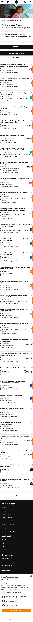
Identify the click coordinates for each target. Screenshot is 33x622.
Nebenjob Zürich (6, 507)
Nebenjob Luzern (6, 517)
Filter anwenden (16, 53)
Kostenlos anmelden (7, 562)
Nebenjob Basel (6, 514)
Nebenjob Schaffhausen (8, 531)
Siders (20, 20)
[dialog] (16, 598)
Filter (15, 47)
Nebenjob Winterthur (7, 524)
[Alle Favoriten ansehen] (8, 2)
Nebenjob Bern (5, 511)
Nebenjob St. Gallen (7, 521)
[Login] (30, 2)
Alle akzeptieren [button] (16, 610)
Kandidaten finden (6, 565)
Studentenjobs (11, 20)
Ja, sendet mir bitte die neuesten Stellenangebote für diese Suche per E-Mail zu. (18, 36)
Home (3, 20)
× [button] (31, 576)
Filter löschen (16, 58)
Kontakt (3, 546)
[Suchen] (26, 2)
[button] (16, 619)
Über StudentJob (6, 540)
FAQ (2, 543)
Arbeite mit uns (5, 550)
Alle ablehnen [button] (16, 615)
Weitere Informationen (14, 589)
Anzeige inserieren (6, 558)
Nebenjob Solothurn (7, 528)
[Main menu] (2, 2)
